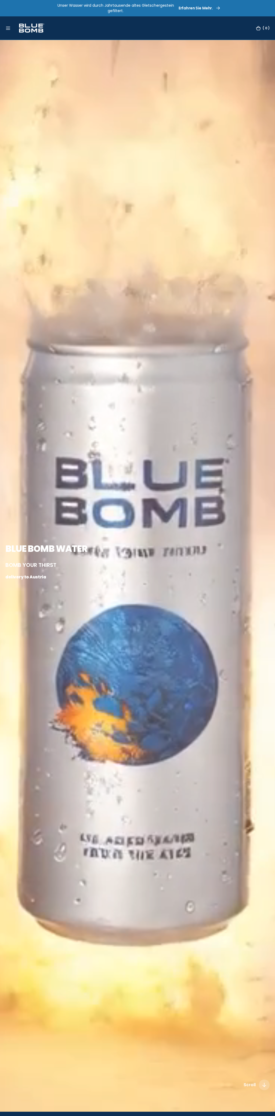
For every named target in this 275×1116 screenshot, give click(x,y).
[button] (8, 28)
